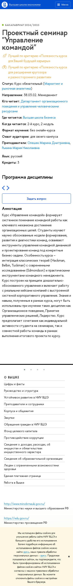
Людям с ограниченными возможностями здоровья (31, 467)
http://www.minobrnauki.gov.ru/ (24, 504)
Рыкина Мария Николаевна (21, 148)
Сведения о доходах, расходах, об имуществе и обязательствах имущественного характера (27, 448)
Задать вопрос (36, 199)
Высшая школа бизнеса (39, 117)
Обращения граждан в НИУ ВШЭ (25, 424)
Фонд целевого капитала (20, 431)
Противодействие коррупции (24, 438)
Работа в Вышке (14, 482)
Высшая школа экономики (25, 4)
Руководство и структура (21, 391)
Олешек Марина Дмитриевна (49, 143)
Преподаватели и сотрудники (24, 404)
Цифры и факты (14, 384)
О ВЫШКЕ (11, 377)
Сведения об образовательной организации (33, 458)
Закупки (9, 418)
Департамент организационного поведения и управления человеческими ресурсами (35, 106)
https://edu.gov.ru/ (16, 518)
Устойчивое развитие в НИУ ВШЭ (26, 397)
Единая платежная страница (22, 476)
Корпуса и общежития (18, 411)
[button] (24, 369)
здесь (26, 552)
